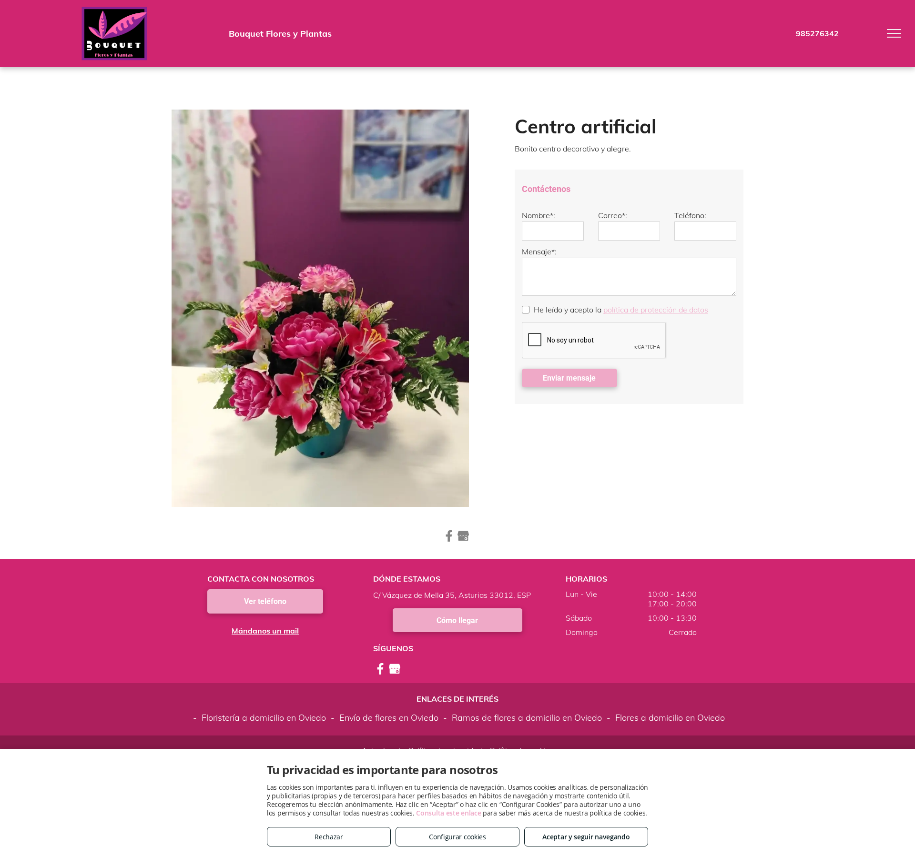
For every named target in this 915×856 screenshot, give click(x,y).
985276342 (817, 33)
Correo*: (612, 215)
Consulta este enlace (448, 812)
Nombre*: (538, 215)
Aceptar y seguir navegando (586, 836)
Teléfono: (690, 215)
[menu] (894, 33)
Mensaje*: (539, 251)
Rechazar (329, 836)
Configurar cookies (457, 836)
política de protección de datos (655, 309)
